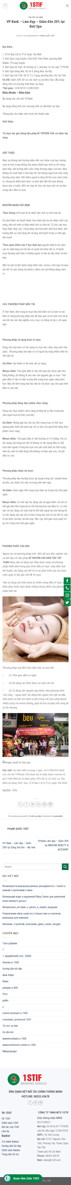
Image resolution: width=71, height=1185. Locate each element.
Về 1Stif (6, 1118)
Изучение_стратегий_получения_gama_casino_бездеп (31, 924)
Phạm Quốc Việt (47, 36)
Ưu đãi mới (7, 1032)
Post (4, 994)
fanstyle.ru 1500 (10, 962)
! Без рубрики (9, 943)
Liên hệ (5, 1131)
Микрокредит (9, 1051)
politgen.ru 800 (10, 987)
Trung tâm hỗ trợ (10, 1154)
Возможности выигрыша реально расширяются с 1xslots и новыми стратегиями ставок (33, 888)
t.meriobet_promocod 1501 (16, 1019)
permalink (58, 816)
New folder (8, 975)
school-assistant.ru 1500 (15, 1013)
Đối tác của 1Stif (10, 1127)
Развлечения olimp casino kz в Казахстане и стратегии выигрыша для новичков (31, 915)
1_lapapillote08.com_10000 (16, 956)
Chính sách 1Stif (10, 1122)
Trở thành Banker (10, 1141)
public (5, 1000)
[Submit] (65, 866)
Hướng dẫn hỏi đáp (12, 968)
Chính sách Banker (11, 1150)
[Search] (67, 6)
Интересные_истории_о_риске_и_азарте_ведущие (29, 907)
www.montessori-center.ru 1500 (19, 1044)
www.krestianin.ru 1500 (14, 1038)
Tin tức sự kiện (35, 17)
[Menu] (5, 5)
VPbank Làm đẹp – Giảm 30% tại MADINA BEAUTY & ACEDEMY (53, 845)
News (5, 981)
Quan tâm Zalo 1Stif (26, 1178)
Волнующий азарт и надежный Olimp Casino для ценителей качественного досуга (33, 898)
